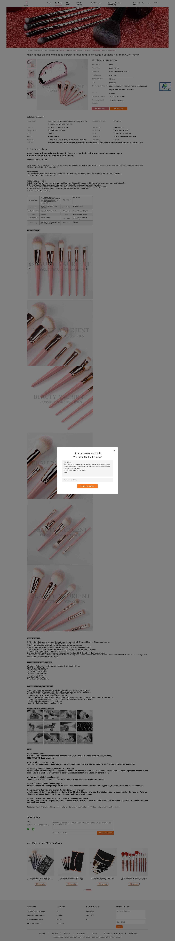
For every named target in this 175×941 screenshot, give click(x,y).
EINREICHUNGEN (87, 486)
